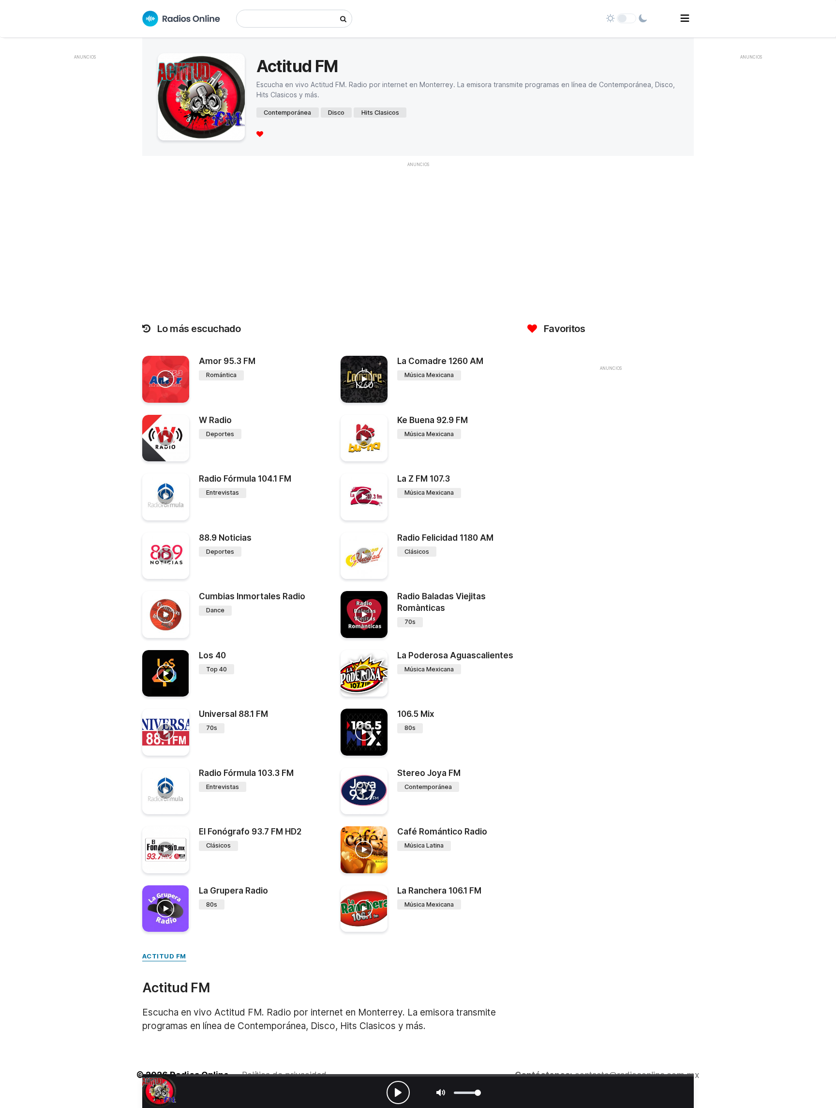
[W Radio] (165, 438)
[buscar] (343, 19)
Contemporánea (287, 112)
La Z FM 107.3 (423, 479)
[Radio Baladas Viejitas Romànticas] (364, 614)
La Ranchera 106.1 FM (439, 891)
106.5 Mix (415, 714)
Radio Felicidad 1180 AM (445, 538)
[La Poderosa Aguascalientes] (364, 673)
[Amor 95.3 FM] (165, 379)
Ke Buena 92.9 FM (432, 420)
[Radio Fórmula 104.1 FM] (165, 496)
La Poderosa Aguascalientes (455, 655)
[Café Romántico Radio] (364, 849)
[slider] (467, 1092)
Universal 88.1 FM (233, 714)
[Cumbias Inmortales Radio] (165, 614)
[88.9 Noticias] (165, 555)
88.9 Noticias (225, 538)
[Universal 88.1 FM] (165, 732)
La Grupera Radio (233, 891)
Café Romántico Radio (442, 831)
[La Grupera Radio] (165, 908)
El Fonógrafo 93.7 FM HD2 (250, 831)
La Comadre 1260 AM (440, 361)
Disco (336, 112)
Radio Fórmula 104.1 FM (245, 479)
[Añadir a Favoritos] (180, 395)
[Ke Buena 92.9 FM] (364, 438)
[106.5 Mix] (364, 732)
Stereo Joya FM (429, 773)
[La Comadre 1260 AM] (364, 379)
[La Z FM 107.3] (364, 496)
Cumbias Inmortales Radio (252, 596)
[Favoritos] (259, 134)
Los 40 (212, 655)
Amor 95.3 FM (227, 361)
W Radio (215, 420)
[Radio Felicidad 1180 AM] (364, 555)
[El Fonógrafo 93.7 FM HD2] (165, 849)
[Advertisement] (84, 210)
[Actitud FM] (159, 1091)
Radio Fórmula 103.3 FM (246, 773)
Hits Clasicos (380, 112)
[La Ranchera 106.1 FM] (364, 908)
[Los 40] (165, 673)
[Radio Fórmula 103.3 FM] (165, 791)
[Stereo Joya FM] (364, 791)
